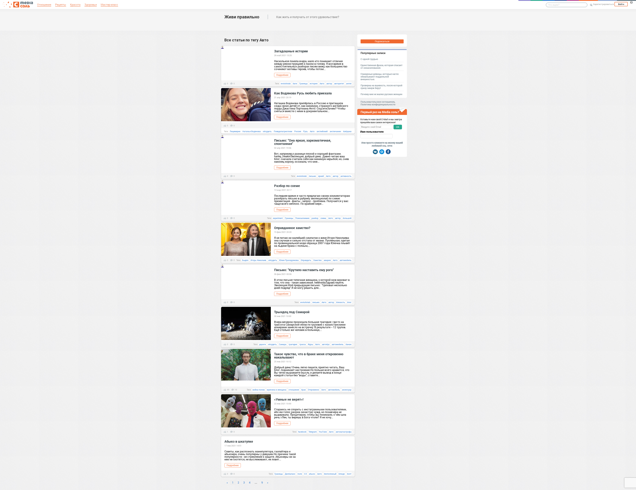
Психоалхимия (302, 218)
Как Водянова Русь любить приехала (303, 93)
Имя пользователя (372, 131)
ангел (348, 83)
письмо (312, 176)
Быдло (245, 260)
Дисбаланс (290, 473)
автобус (326, 344)
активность (346, 176)
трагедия (293, 344)
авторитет (339, 83)
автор (329, 83)
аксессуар (346, 389)
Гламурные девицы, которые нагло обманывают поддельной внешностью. (380, 76)
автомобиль (345, 260)
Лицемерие (235, 131)
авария (327, 260)
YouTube (323, 431)
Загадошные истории (291, 51)
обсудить (267, 131)
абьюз (312, 473)
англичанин (335, 131)
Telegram (313, 431)
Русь (305, 131)
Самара (282, 344)
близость (340, 302)
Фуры (310, 344)
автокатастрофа (343, 431)
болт (349, 473)
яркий (321, 176)
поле (299, 473)
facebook (302, 431)
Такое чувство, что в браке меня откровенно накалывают (308, 355)
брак (303, 389)
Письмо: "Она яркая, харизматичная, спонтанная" (302, 142)
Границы (303, 83)
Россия (297, 131)
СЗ (305, 473)
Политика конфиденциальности (378, 104)
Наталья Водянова (251, 131)
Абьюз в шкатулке (238, 441)
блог (349, 302)
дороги (262, 344)
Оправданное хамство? (292, 227)
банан (348, 344)
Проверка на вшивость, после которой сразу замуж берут (381, 87)
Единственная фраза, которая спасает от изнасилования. (381, 66)
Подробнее (282, 75)
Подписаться (382, 41)
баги (295, 83)
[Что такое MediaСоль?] (631, 2)
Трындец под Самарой (291, 311)
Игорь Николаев (258, 260)
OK (397, 127)
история (314, 83)
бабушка (347, 131)
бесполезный (330, 473)
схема (323, 218)
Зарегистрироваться (603, 4)
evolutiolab (286, 83)
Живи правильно (241, 17)
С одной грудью (369, 59)
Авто (322, 83)
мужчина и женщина (276, 389)
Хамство (317, 260)
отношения (294, 389)
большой (347, 218)
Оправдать (306, 260)
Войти (621, 4)
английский (322, 131)
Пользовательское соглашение (378, 101)
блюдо (342, 473)
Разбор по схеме (287, 185)
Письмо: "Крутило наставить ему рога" (304, 269)
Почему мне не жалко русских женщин (381, 94)
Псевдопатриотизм (283, 131)
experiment (278, 218)
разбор (315, 218)
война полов (259, 389)
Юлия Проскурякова (289, 260)
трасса (302, 344)
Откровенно (313, 389)
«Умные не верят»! (288, 399)
